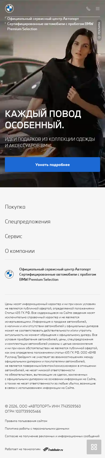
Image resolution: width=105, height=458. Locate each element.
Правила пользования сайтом (26, 421)
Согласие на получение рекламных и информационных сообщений (52, 436)
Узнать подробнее (52, 164)
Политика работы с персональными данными (37, 428)
